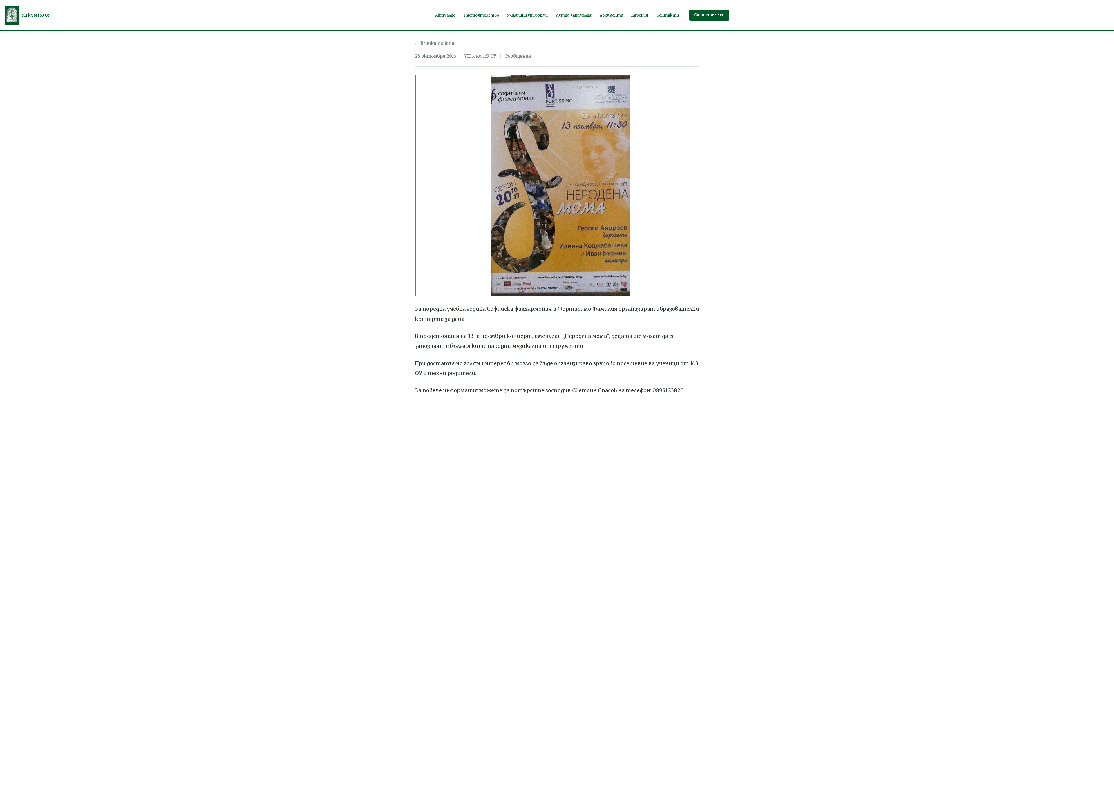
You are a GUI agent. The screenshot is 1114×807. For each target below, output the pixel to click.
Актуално (445, 15)
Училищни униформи (527, 15)
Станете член (709, 14)
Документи (611, 15)
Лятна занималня (574, 15)
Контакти (667, 15)
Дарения (639, 15)
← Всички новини (434, 43)
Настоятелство (481, 15)
